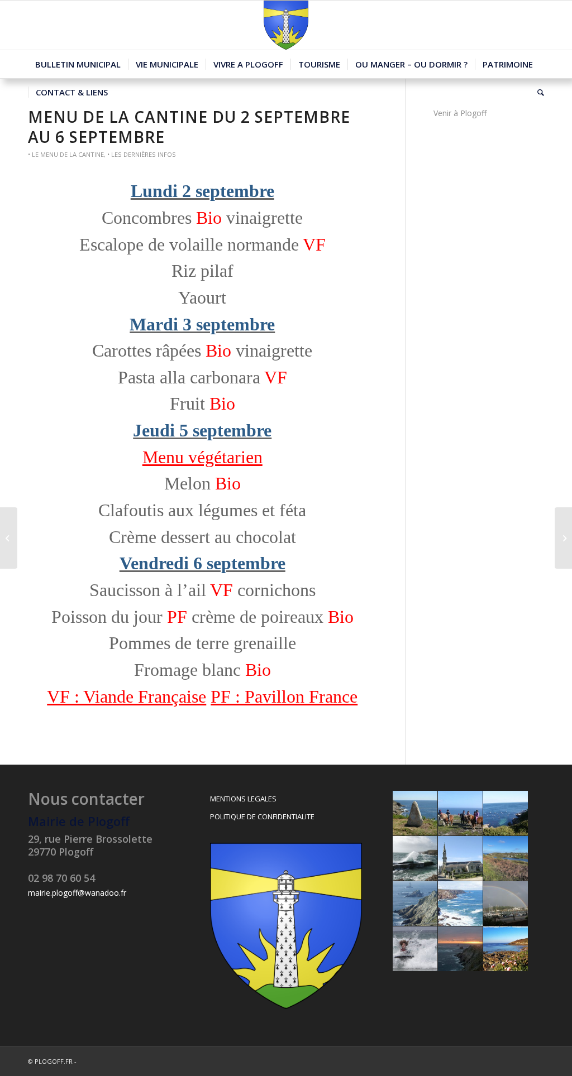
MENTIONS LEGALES (243, 799)
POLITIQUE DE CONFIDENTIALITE (262, 816)
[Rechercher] (537, 92)
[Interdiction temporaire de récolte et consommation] (8, 538)
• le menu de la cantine (66, 154)
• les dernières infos (141, 154)
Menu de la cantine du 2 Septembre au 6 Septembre (189, 126)
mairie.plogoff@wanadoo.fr (77, 892)
